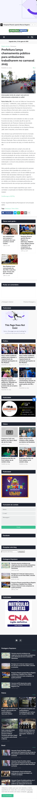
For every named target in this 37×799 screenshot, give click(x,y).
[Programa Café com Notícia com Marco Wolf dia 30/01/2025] (9, 432)
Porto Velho (15, 208)
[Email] (25, 212)
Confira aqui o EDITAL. (8, 196)
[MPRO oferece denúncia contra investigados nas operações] (27, 724)
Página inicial (5, 46)
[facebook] (16, 640)
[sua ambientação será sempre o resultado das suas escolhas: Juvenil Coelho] (10, 230)
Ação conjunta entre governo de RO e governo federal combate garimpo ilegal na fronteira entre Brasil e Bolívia (9, 734)
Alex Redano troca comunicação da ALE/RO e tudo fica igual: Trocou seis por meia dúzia (9, 270)
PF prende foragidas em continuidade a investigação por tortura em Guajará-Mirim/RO (27, 711)
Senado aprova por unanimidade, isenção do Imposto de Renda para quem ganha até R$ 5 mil (27, 382)
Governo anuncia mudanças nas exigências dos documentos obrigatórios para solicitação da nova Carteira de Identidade (23, 566)
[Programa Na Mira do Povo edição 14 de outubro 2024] (27, 452)
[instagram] (20, 640)
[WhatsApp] (18, 212)
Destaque (13, 46)
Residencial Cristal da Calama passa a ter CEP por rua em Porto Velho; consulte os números (23, 575)
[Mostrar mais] (29, 212)
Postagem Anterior (7, 302)
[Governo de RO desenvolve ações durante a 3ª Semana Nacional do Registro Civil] (5, 685)
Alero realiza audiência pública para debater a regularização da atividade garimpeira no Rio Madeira (9, 359)
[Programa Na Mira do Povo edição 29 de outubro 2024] (9, 452)
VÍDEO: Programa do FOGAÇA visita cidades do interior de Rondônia (27, 440)
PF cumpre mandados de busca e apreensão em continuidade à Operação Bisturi (9, 711)
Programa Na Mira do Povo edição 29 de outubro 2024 (8, 460)
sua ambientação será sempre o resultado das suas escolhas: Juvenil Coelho (9, 240)
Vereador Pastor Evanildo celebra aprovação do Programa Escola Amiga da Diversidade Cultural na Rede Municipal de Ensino (23, 753)
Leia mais (30, 791)
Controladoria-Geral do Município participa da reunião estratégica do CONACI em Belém (21, 773)
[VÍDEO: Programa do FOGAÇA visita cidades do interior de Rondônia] (27, 432)
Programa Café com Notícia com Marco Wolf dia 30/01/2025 (9, 440)
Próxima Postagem (29, 302)
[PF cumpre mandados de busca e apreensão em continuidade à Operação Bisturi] (9, 702)
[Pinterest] (22, 212)
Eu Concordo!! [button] (7, 795)
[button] (32, 25)
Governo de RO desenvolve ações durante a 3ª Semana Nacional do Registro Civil (21, 684)
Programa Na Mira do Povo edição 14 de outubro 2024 (26, 460)
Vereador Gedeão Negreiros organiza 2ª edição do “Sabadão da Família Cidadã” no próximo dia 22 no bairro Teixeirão (9, 383)
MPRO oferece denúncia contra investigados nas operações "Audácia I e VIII (27, 732)
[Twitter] (15, 212)
